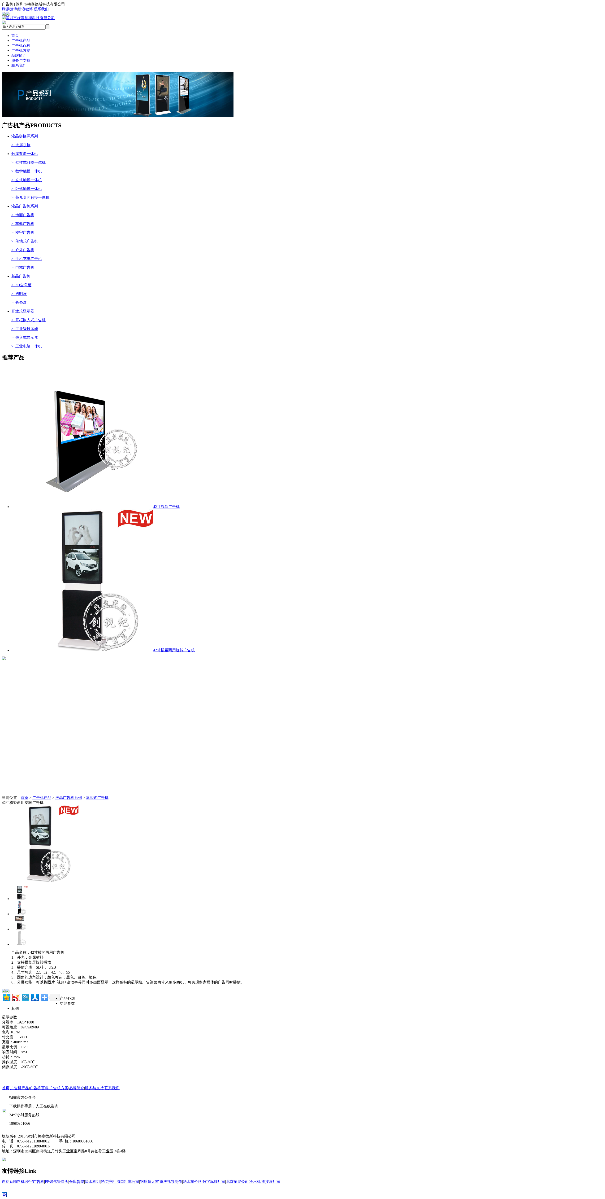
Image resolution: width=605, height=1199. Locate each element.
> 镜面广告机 (22, 215)
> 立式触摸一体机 (26, 180)
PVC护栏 (108, 1182)
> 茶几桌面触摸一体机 (30, 197)
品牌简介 (18, 55)
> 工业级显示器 (24, 329)
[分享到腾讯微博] (25, 996)
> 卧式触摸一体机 (26, 189)
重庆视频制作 (171, 1182)
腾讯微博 (9, 9)
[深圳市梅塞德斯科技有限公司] (28, 18)
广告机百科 (20, 46)
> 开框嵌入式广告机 (28, 320)
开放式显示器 (22, 311)
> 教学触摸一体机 (26, 171)
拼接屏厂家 (270, 1182)
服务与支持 (20, 60)
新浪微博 (25, 9)
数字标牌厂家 (214, 1182)
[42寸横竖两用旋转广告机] (40, 881)
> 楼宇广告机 (22, 232)
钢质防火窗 (149, 1182)
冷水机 (255, 1182)
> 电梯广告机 (22, 267)
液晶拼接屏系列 (24, 136)
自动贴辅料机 (13, 1182)
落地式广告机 (97, 798)
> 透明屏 (19, 294)
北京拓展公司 (237, 1182)
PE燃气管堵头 (56, 1182)
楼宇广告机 (34, 1182)
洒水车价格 (192, 1182)
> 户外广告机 (22, 250)
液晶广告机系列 (24, 206)
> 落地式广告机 (24, 241)
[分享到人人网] (34, 996)
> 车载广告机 (22, 224)
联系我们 (41, 9)
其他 (15, 1008)
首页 (15, 36)
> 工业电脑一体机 (26, 346)
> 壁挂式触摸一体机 (28, 162)
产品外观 (67, 998)
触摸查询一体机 (24, 154)
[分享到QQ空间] (6, 996)
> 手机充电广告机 (26, 259)
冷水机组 (92, 1182)
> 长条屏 (19, 302)
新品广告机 (20, 276)
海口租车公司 (128, 1182)
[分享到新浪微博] (15, 996)
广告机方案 (20, 50)
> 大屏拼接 (20, 145)
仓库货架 (76, 1182)
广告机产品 (20, 41)
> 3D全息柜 (21, 285)
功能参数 (67, 1003)
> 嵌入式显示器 (24, 337)
